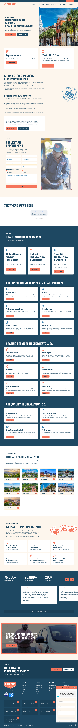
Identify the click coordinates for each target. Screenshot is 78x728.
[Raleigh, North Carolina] (12, 711)
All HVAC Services (39, 685)
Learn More (11, 269)
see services (11, 62)
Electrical (37, 695)
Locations (24, 687)
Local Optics (41, 218)
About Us (24, 685)
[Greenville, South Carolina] (12, 719)
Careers (23, 689)
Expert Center (51, 692)
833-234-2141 (11, 34)
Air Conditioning (39, 687)
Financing (51, 690)
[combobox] (13, 166)
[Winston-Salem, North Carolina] (30, 711)
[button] (34, 4)
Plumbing (37, 693)
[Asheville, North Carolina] (12, 703)
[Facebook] (5, 690)
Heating (37, 689)
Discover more (48, 66)
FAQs (23, 691)
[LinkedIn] (12, 690)
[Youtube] (14, 690)
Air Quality (37, 691)
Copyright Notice (66, 685)
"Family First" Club (52, 685)
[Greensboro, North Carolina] (48, 703)
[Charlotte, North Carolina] (30, 703)
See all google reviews (39, 611)
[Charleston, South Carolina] (48, 711)
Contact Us (24, 693)
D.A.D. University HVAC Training (52, 688)
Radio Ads (51, 694)
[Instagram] (10, 690)
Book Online (22, 34)
